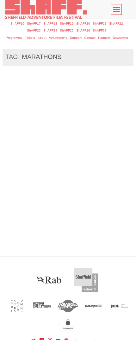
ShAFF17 (34, 23)
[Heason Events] (68, 306)
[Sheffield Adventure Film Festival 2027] (46, 9)
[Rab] (50, 280)
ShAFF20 (83, 23)
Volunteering (58, 37)
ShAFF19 (67, 23)
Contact (90, 37)
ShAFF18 (50, 23)
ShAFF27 (100, 30)
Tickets (30, 37)
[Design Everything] (42, 306)
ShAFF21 (100, 23)
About (42, 37)
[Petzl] (119, 306)
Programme (14, 37)
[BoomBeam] (17, 306)
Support (76, 37)
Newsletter (120, 37)
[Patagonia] (93, 306)
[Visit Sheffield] (86, 280)
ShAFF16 (17, 23)
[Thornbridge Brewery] (68, 325)
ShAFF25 (67, 30)
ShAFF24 (50, 30)
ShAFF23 (34, 30)
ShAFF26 (83, 30)
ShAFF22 (116, 23)
